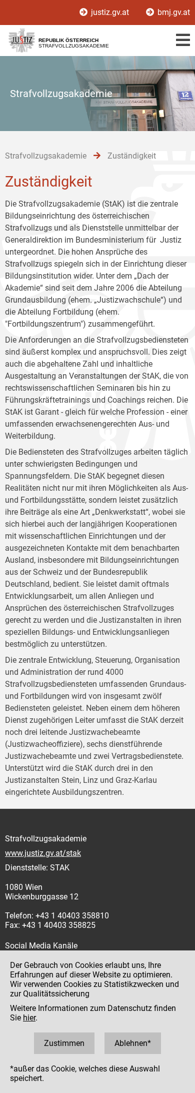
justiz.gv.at (110, 12)
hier (29, 1017)
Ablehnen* (132, 1043)
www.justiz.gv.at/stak (43, 853)
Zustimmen (64, 1043)
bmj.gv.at (173, 12)
